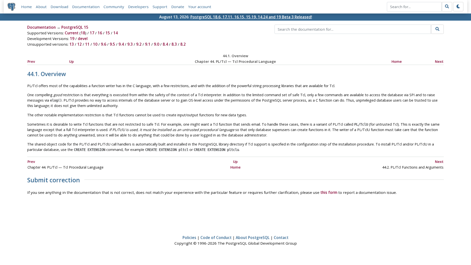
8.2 (183, 44)
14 (115, 32)
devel (83, 38)
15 (107, 32)
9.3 (130, 44)
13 (71, 44)
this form (328, 192)
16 (100, 32)
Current (71, 32)
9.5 (112, 44)
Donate (177, 6)
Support (160, 6)
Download (59, 6)
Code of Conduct (216, 237)
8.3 (174, 44)
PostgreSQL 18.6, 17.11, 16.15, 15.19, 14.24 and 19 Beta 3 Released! (251, 16)
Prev (31, 61)
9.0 (156, 44)
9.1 (147, 44)
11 (87, 44)
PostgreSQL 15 (74, 27)
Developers (138, 6)
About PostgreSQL (253, 237)
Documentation (86, 6)
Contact (281, 237)
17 (92, 32)
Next (439, 61)
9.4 (121, 44)
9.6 (103, 44)
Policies (189, 237)
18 (83, 32)
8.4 (165, 44)
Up (71, 61)
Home (26, 6)
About (41, 6)
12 (79, 44)
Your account (199, 6)
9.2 (139, 44)
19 (72, 38)
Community (114, 6)
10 (95, 44)
